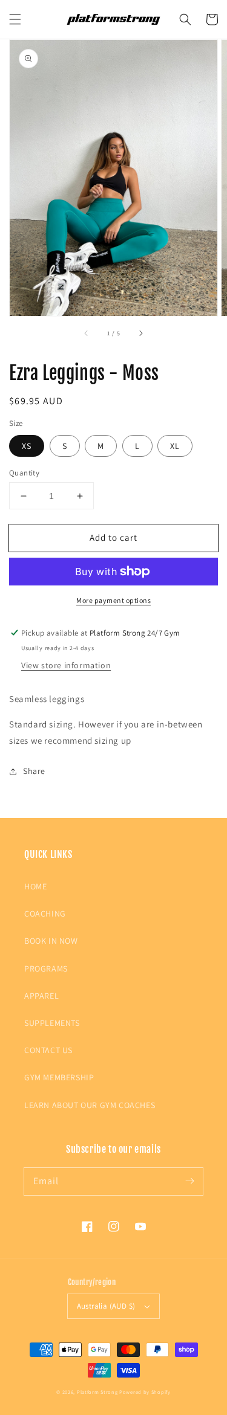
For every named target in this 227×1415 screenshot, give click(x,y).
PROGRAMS (46, 968)
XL (175, 445)
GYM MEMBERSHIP (59, 1077)
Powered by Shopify (145, 1391)
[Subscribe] (189, 1181)
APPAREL (41, 995)
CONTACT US (48, 1050)
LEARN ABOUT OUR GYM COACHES (89, 1105)
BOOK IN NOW (51, 940)
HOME (35, 886)
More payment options (113, 600)
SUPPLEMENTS (52, 1022)
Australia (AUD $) (106, 1306)
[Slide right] (140, 333)
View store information (66, 665)
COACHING (45, 913)
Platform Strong (97, 1391)
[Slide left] (86, 333)
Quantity (24, 473)
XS (26, 445)
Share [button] (34, 771)
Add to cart (113, 537)
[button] (15, 19)
